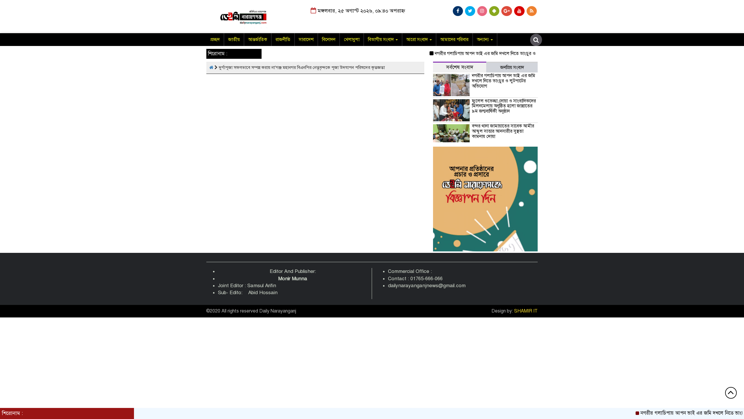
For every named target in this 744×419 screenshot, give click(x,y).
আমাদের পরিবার (454, 39)
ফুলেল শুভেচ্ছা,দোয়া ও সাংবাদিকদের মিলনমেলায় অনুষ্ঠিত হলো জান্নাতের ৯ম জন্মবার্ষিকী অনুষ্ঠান (504, 106)
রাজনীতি (283, 39)
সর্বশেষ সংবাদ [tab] (459, 67)
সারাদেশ (306, 39)
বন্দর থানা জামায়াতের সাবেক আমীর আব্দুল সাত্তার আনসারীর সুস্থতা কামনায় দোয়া (503, 131)
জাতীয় (234, 39)
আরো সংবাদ (417, 39)
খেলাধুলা (352, 39)
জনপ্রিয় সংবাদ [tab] (512, 67)
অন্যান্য (483, 39)
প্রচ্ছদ (215, 39)
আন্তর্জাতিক (257, 39)
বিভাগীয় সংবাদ (381, 39)
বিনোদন (328, 39)
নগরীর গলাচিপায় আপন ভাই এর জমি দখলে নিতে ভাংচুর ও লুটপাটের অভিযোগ (493, 53)
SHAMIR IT (526, 311)
